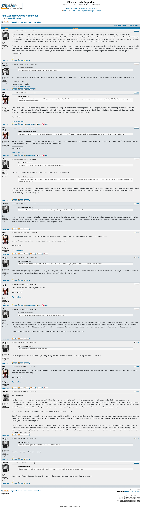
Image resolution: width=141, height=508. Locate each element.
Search (75, 9)
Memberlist (83, 9)
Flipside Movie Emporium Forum (21, 22)
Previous (10, 18)
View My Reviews (18, 121)
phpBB (66, 506)
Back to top (5, 60)
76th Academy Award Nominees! (19, 15)
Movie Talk (37, 22)
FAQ (68, 9)
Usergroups (93, 9)
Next (20, 18)
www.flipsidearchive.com (21, 86)
